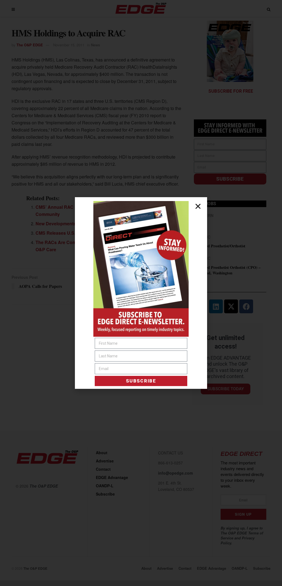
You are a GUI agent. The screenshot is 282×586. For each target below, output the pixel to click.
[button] (198, 206)
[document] (141, 293)
